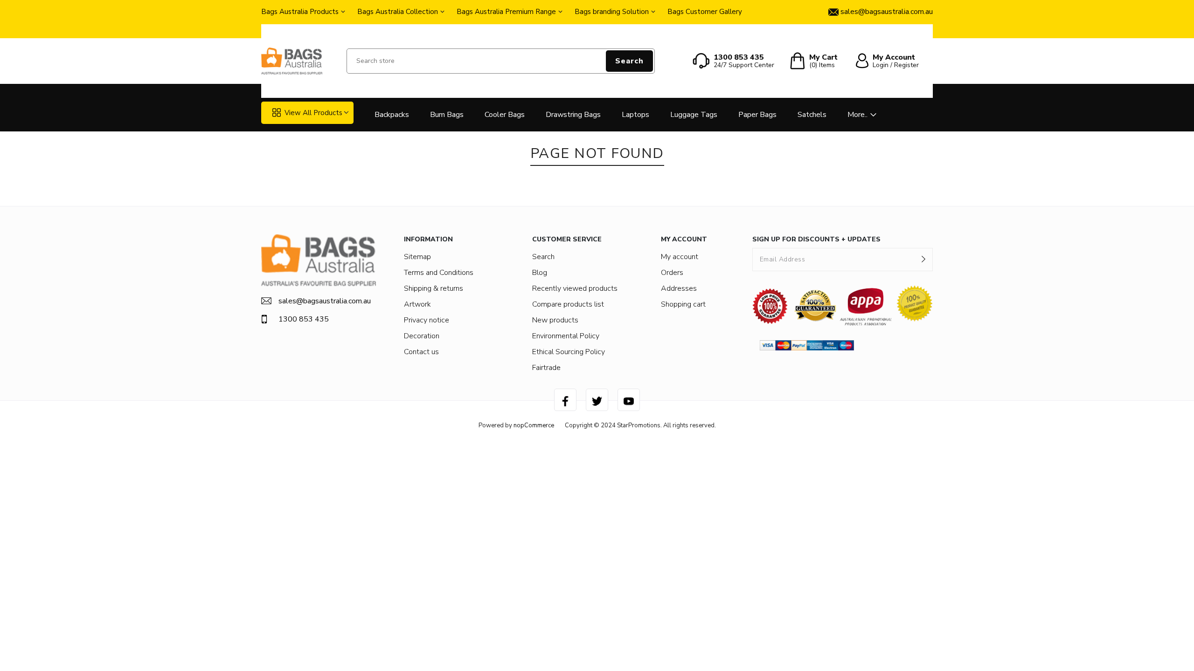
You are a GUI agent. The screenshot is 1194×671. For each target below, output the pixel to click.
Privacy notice (426, 320)
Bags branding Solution (612, 11)
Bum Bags (447, 115)
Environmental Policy (565, 336)
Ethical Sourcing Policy (568, 352)
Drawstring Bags (573, 115)
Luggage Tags (693, 115)
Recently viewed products (575, 288)
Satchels (812, 115)
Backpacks (392, 115)
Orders (672, 272)
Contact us (421, 352)
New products (555, 320)
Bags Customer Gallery (704, 11)
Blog (539, 272)
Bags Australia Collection (397, 11)
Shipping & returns (433, 288)
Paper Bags (757, 115)
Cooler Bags (505, 115)
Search (629, 61)
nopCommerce (534, 425)
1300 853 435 (303, 319)
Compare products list (568, 304)
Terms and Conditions (438, 272)
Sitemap (417, 257)
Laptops (635, 115)
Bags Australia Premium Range (506, 11)
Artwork (417, 304)
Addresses (679, 288)
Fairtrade (546, 368)
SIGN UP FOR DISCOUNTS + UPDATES (816, 239)
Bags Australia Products (300, 11)
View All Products (313, 112)
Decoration (421, 336)
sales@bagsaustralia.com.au (324, 301)
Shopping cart (683, 304)
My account (679, 257)
